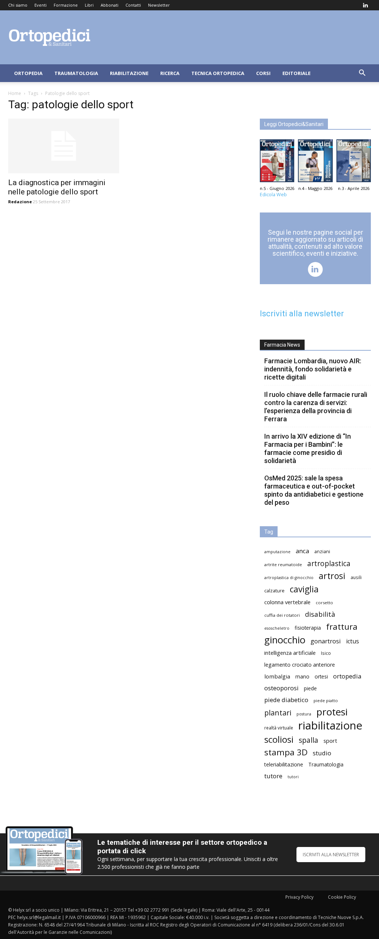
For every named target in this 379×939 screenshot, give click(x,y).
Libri (89, 5)
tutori (293, 776)
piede (310, 688)
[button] (362, 73)
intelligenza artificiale (290, 652)
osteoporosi (281, 688)
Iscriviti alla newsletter (302, 313)
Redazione (20, 201)
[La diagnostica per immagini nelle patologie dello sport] (63, 146)
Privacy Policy (299, 897)
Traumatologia (76, 73)
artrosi (332, 576)
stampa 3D (286, 752)
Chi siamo (17, 5)
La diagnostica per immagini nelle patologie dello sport (56, 187)
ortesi (321, 676)
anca (302, 551)
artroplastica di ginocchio (288, 577)
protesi (332, 712)
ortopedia (347, 676)
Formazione (66, 5)
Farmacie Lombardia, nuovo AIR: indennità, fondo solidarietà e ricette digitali (312, 369)
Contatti (133, 5)
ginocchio (284, 640)
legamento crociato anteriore (299, 664)
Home (14, 93)
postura (303, 714)
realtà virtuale (278, 728)
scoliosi (279, 739)
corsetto (324, 602)
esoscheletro (276, 628)
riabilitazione (330, 725)
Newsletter (159, 5)
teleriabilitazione (283, 764)
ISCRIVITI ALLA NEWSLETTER (331, 854)
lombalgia (277, 676)
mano (302, 676)
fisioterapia (308, 627)
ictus (352, 641)
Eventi (40, 5)
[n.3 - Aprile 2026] (353, 162)
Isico (326, 653)
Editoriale (296, 73)
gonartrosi (326, 641)
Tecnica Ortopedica (217, 73)
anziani (322, 551)
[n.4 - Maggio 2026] (315, 162)
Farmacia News (282, 345)
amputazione (277, 551)
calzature (274, 591)
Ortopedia (28, 73)
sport (330, 740)
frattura (342, 626)
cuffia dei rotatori (282, 615)
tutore (273, 776)
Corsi (263, 73)
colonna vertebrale (287, 602)
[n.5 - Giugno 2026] (277, 162)
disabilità (320, 614)
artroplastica (329, 563)
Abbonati (109, 5)
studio (322, 753)
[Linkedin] (365, 5)
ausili (356, 577)
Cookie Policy (342, 897)
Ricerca (170, 73)
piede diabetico (286, 700)
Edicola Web (273, 194)
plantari (277, 713)
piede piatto (325, 700)
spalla (308, 740)
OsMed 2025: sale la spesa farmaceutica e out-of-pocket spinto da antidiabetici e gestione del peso (313, 490)
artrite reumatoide (283, 564)
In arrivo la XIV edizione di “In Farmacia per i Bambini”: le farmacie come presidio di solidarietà (307, 448)
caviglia (304, 589)
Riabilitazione (129, 73)
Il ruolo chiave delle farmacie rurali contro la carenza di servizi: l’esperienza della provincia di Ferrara (315, 407)
